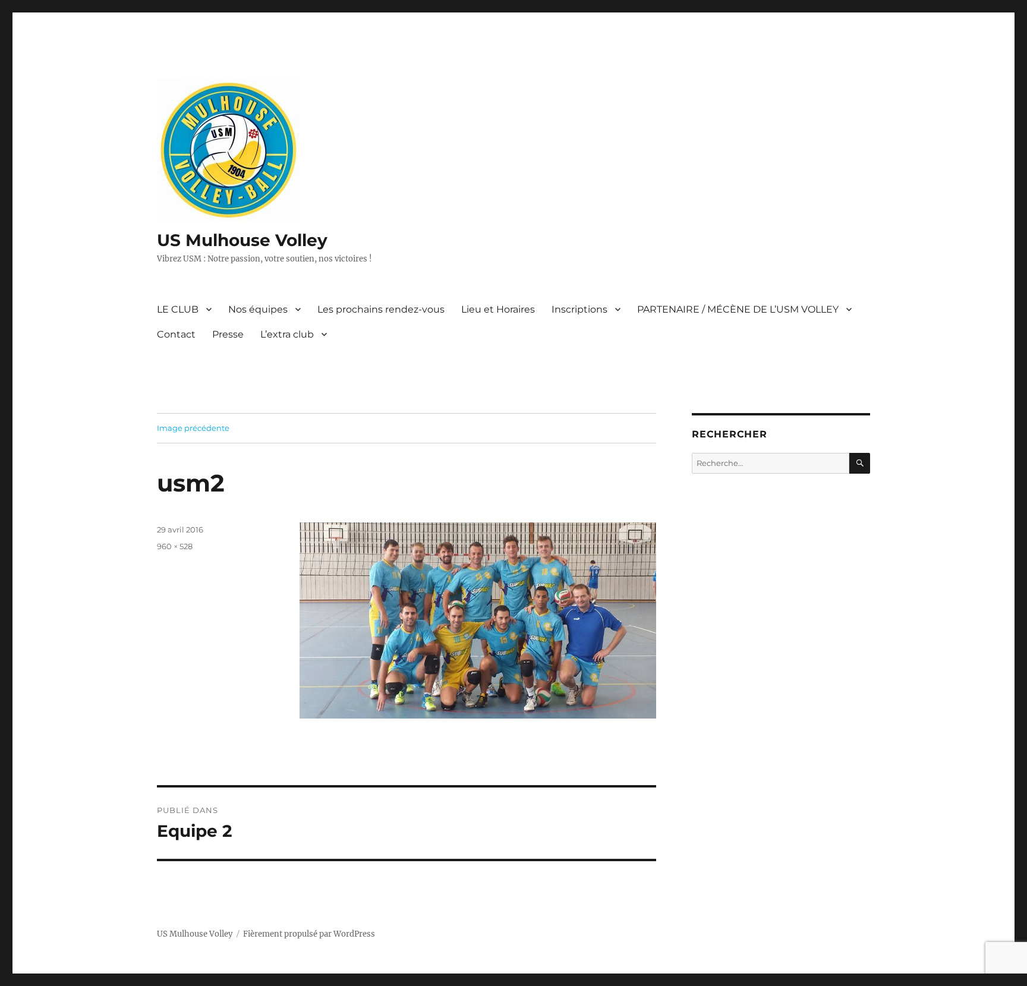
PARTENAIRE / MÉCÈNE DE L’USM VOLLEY (738, 309)
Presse (228, 334)
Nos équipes (258, 309)
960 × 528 (175, 546)
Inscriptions (579, 309)
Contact (176, 334)
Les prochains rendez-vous (381, 309)
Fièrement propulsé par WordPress (309, 934)
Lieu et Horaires (498, 309)
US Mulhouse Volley (242, 240)
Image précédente (193, 428)
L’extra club (287, 334)
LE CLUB (178, 309)
